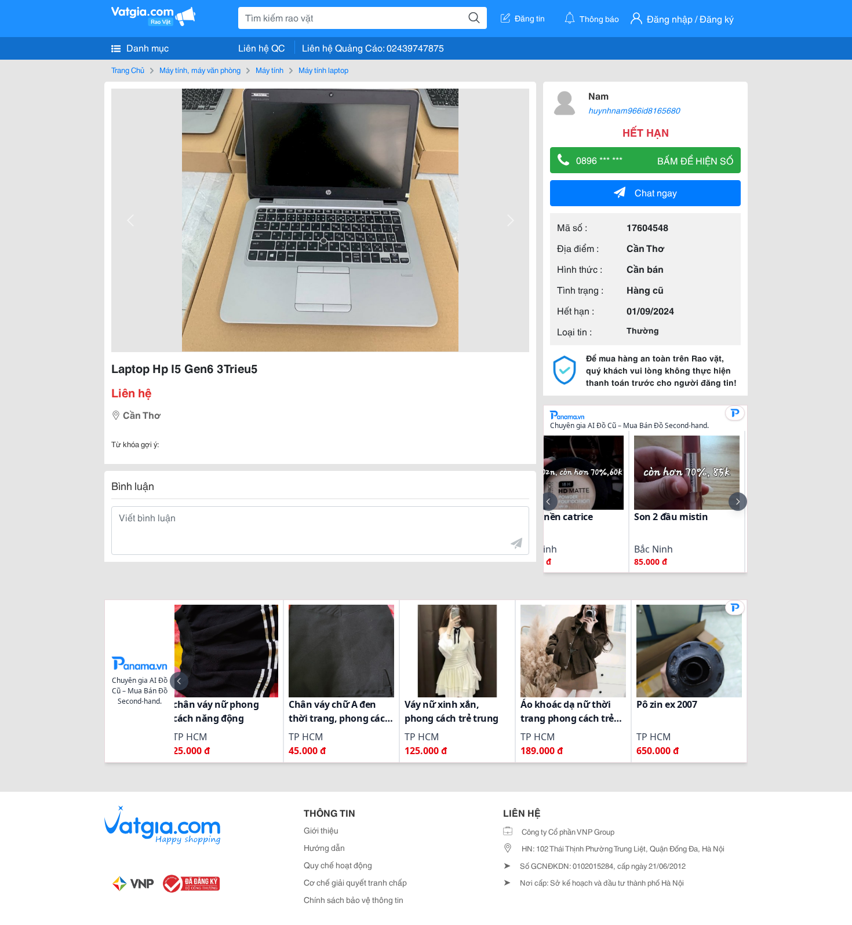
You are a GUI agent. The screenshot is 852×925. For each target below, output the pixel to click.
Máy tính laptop (323, 69)
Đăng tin (530, 18)
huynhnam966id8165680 (634, 110)
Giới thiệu (321, 830)
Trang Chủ (127, 69)
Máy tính (269, 69)
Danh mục (146, 47)
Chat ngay (656, 192)
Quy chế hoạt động (338, 865)
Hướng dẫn (324, 847)
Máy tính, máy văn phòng (200, 69)
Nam (598, 95)
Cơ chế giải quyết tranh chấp (355, 882)
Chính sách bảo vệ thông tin (353, 899)
